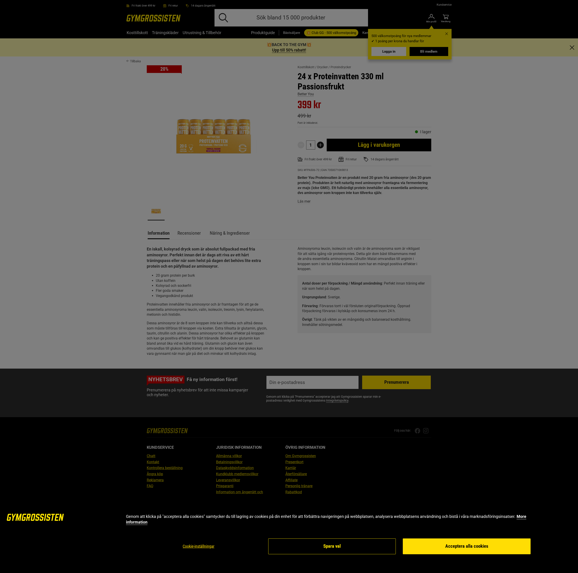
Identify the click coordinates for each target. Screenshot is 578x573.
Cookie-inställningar (198, 546)
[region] (289, 534)
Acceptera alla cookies (466, 546)
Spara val (332, 546)
